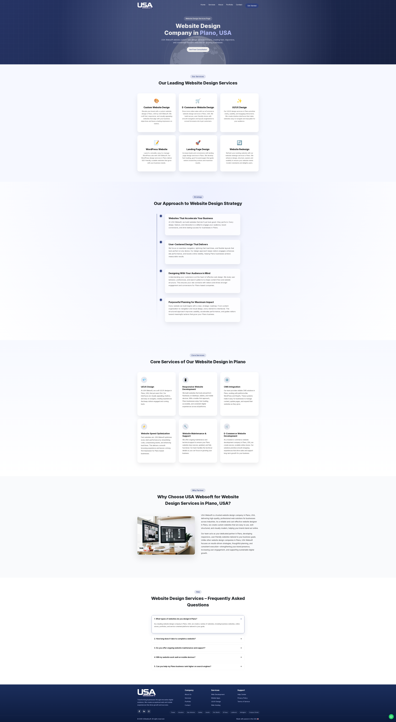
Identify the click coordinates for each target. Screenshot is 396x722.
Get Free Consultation (198, 49)
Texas (173, 712)
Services (211, 5)
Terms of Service (243, 702)
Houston (181, 712)
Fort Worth (216, 712)
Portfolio (229, 5)
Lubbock (234, 712)
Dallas (200, 712)
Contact (239, 5)
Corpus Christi (254, 712)
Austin (208, 712)
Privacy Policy (242, 698)
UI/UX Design (216, 702)
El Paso (225, 712)
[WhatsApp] (391, 716)
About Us (188, 694)
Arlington (243, 712)
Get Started (252, 6)
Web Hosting (215, 705)
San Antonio (191, 712)
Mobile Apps (215, 698)
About (220, 5)
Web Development (218, 694)
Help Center (241, 694)
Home (203, 5)
